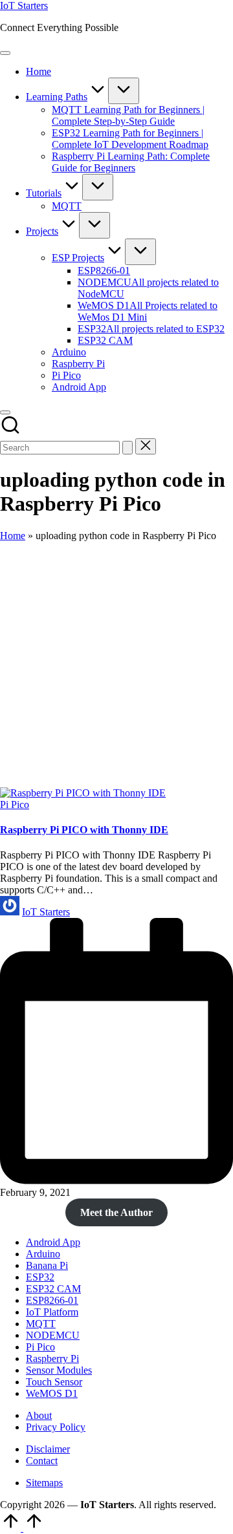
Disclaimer (48, 1448)
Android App (53, 1242)
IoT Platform (52, 1311)
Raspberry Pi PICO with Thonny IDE (84, 829)
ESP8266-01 (52, 1300)
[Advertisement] (116, 664)
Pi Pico (14, 804)
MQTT (41, 1323)
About (39, 1415)
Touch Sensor (54, 1381)
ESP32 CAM (53, 1288)
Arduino (43, 1253)
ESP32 (40, 1277)
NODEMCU (53, 1335)
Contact (42, 1460)
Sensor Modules (59, 1370)
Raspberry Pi (52, 1358)
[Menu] (5, 53)
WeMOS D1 (52, 1393)
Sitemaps (44, 1482)
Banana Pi (47, 1265)
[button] (127, 447)
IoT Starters (24, 5)
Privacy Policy (55, 1427)
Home (12, 535)
